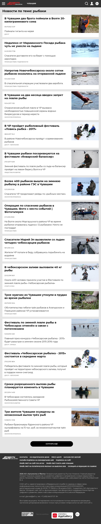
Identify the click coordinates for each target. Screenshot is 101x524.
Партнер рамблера (42, 514)
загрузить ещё (52, 444)
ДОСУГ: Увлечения (11, 145)
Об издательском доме (39, 457)
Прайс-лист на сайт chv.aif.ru (32, 463)
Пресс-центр (56, 457)
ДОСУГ (6, 34)
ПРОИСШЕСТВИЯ (10, 231)
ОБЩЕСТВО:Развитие (12, 172)
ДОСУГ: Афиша (10, 344)
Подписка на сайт (63, 460)
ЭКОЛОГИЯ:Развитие (12, 403)
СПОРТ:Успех (9, 286)
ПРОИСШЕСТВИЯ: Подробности (16, 62)
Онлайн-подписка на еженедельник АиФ (37, 460)
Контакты (24, 457)
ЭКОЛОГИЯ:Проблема (12, 117)
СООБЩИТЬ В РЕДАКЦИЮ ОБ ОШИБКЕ (82, 466)
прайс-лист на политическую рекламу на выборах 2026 (43, 466)
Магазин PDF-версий (72, 457)
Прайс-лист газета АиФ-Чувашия (59, 463)
